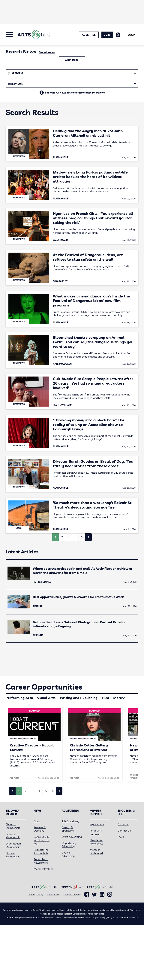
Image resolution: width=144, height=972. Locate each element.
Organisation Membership (13, 845)
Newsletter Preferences (96, 841)
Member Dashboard (96, 851)
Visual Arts (46, 698)
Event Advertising (72, 836)
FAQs (121, 836)
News (37, 821)
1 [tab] (19, 791)
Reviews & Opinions (40, 829)
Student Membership (13, 854)
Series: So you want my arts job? (42, 840)
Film (105, 698)
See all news (47, 52)
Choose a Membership (13, 826)
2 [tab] (25, 791)
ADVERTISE (89, 34)
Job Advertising (70, 821)
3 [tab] (32, 791)
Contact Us (124, 830)
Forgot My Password (96, 832)
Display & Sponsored (68, 829)
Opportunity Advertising (69, 844)
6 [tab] (52, 791)
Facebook (86, 894)
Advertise (72, 60)
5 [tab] (46, 791)
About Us (123, 824)
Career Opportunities (44, 686)
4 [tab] (39, 791)
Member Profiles (43, 869)
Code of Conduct (72, 894)
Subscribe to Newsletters (41, 861)
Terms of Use (53, 894)
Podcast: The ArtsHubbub (41, 851)
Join (107, 34)
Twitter (94, 895)
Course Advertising (68, 854)
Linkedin (102, 894)
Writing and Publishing (79, 698)
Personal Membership (13, 835)
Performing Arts (19, 698)
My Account (97, 824)
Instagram (109, 894)
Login (132, 34)
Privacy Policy (35, 894)
